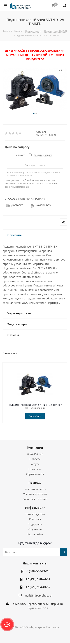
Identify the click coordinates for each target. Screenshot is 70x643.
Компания (35, 448)
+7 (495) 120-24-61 (38, 579)
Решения (35, 519)
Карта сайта (35, 534)
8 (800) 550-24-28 (38, 571)
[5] (20, 133)
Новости (35, 459)
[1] (6, 133)
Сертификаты (35, 474)
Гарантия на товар (35, 499)
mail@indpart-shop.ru (38, 595)
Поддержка (35, 524)
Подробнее (35, 416)
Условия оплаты (35, 489)
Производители (35, 514)
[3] (13, 133)
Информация (35, 508)
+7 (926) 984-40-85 (38, 587)
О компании (35, 454)
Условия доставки (35, 494)
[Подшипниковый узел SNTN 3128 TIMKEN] (35, 89)
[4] (16, 133)
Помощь (35, 483)
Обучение (35, 529)
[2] (10, 133)
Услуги (35, 464)
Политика (35, 469)
